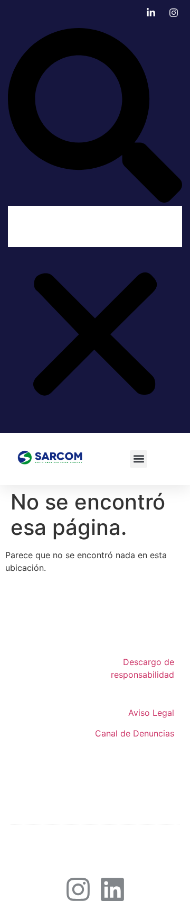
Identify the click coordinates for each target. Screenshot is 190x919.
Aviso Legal (151, 712)
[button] (95, 117)
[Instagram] (78, 889)
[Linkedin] (112, 889)
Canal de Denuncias (134, 733)
